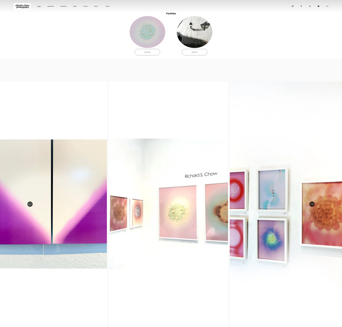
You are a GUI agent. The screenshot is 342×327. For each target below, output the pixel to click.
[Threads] (310, 6)
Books (107, 6)
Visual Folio (63, 6)
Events (75, 6)
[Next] (312, 204)
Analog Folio (50, 6)
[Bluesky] (318, 6)
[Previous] (30, 204)
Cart (327, 6)
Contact (85, 6)
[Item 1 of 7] (171, 204)
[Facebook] (301, 6)
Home (39, 6)
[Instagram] (292, 6)
